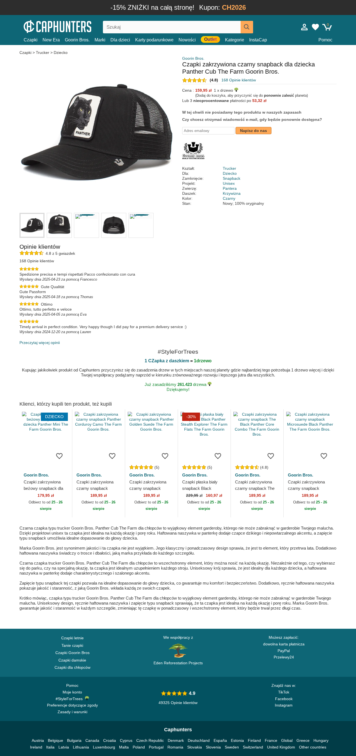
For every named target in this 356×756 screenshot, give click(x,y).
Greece (303, 740)
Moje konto (72, 692)
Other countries (312, 747)
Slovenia (213, 747)
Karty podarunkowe (154, 40)
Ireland (36, 747)
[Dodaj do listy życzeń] (59, 455)
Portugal (156, 747)
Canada (92, 740)
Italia (50, 747)
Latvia (63, 747)
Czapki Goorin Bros (72, 652)
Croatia (109, 740)
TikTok (283, 692)
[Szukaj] (247, 27)
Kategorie (234, 40)
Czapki (31, 40)
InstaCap (258, 40)
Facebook (284, 699)
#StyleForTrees (70, 699)
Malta (124, 747)
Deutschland (199, 740)
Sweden (232, 747)
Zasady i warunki (72, 712)
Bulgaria (74, 740)
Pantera (230, 188)
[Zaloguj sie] (305, 27)
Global (287, 740)
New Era (51, 40)
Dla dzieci (120, 40)
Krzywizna (232, 193)
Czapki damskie (72, 660)
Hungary (320, 740)
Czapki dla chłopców (72, 667)
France (271, 740)
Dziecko (61, 52)
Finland (254, 740)
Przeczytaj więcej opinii (39, 342)
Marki (100, 40)
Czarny (229, 198)
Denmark (176, 740)
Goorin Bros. (77, 40)
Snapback (231, 178)
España (220, 740)
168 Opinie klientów (238, 80)
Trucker (42, 52)
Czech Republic (150, 740)
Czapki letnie (72, 638)
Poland (139, 747)
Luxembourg (104, 747)
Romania (175, 747)
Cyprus (126, 740)
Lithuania (81, 747)
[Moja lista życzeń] (315, 27)
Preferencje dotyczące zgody (72, 705)
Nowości (187, 40)
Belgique (55, 740)
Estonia (237, 740)
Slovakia (194, 747)
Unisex (229, 183)
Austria (38, 740)
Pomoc (325, 40)
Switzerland (253, 747)
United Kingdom (281, 747)
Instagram (284, 705)
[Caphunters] (72, 26)
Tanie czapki (72, 645)
